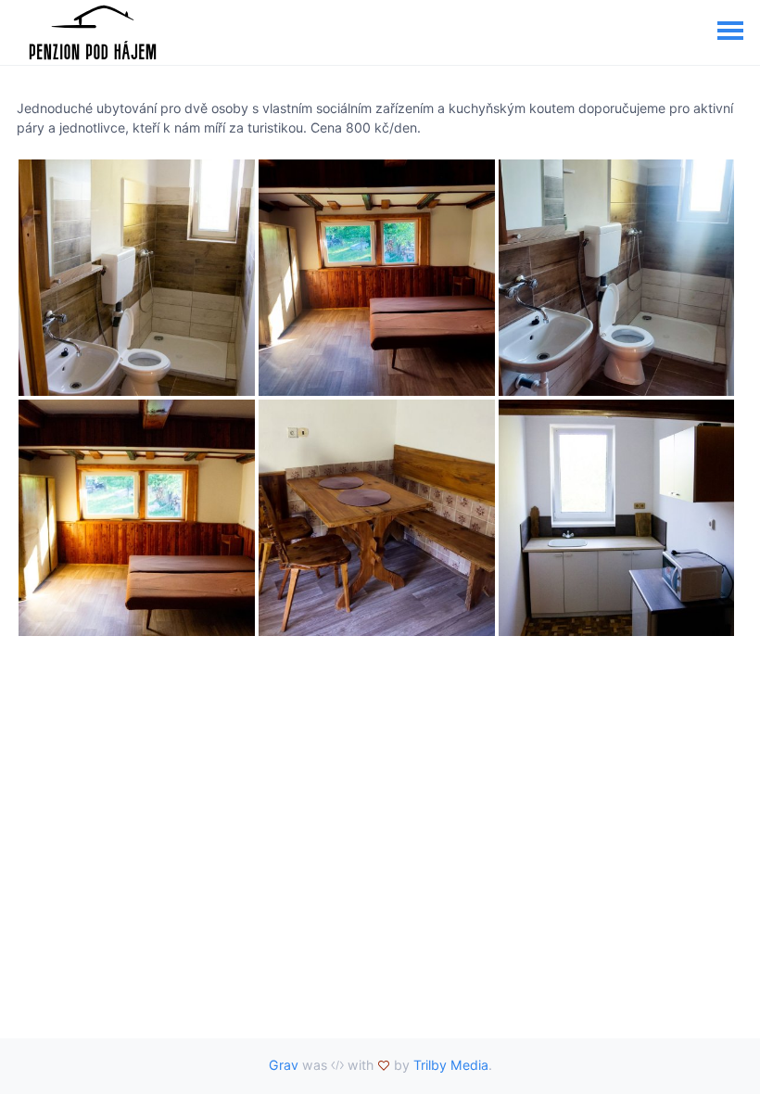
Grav (283, 1065)
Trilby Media (450, 1065)
